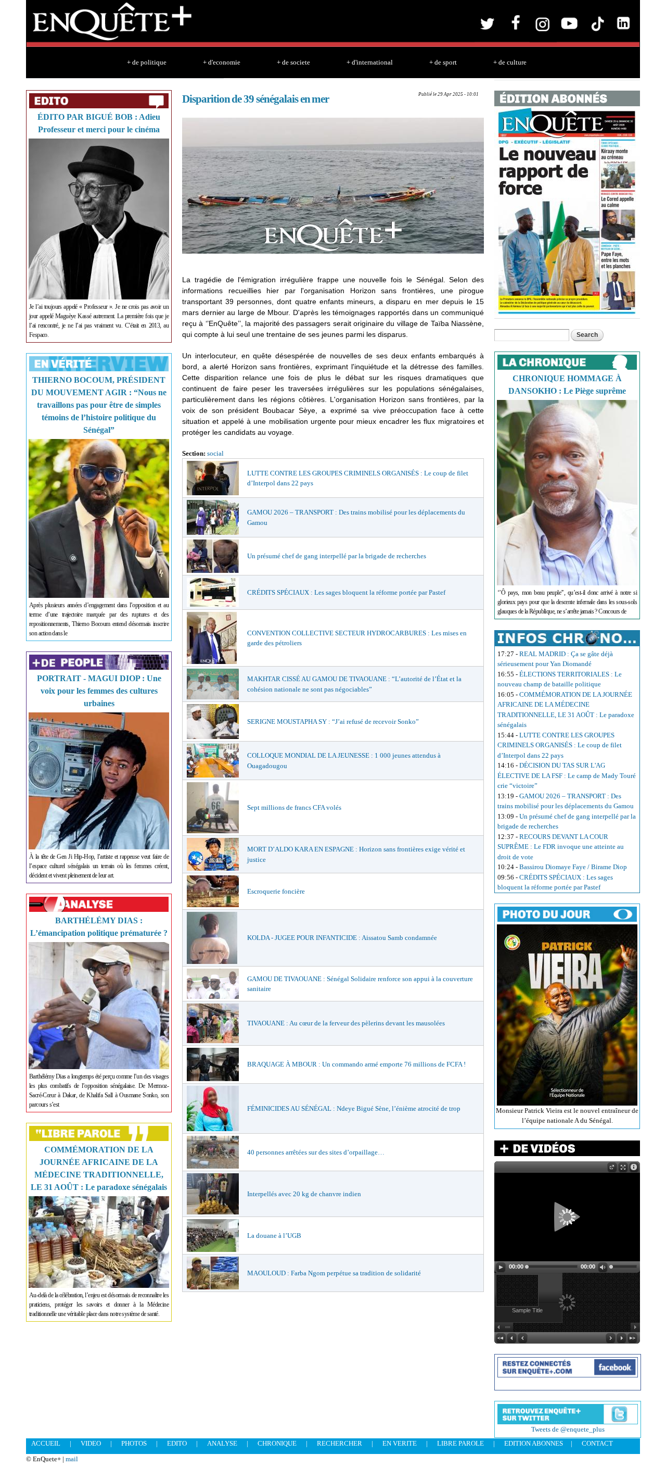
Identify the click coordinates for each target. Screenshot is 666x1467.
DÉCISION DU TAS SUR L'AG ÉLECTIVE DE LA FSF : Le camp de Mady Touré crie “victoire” (566, 775)
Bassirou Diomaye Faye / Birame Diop (573, 867)
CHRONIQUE (277, 1443)
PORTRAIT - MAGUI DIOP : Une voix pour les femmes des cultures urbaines (99, 691)
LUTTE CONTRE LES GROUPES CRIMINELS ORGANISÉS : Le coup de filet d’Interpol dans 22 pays (559, 745)
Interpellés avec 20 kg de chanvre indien (304, 1194)
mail (72, 1459)
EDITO (177, 1443)
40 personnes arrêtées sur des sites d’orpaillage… (316, 1152)
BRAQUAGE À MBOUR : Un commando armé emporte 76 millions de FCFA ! (356, 1064)
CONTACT (597, 1443)
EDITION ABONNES (533, 1443)
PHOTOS (134, 1443)
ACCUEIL (45, 1443)
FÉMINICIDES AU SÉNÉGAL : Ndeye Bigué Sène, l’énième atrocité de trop (353, 1108)
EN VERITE (399, 1443)
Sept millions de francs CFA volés (294, 807)
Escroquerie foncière (276, 891)
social (215, 453)
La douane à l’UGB (274, 1235)
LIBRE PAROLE (460, 1443)
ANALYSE (222, 1443)
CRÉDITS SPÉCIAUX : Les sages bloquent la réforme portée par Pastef (346, 592)
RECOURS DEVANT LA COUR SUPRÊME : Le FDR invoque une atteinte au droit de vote (560, 847)
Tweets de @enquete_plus (568, 1429)
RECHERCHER (339, 1443)
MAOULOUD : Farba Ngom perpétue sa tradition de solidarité (334, 1273)
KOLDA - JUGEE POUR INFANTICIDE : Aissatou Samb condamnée (342, 938)
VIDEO (91, 1443)
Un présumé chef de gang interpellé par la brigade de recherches (336, 556)
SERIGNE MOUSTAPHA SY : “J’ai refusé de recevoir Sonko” (333, 721)
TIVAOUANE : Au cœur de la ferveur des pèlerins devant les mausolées (346, 1023)
